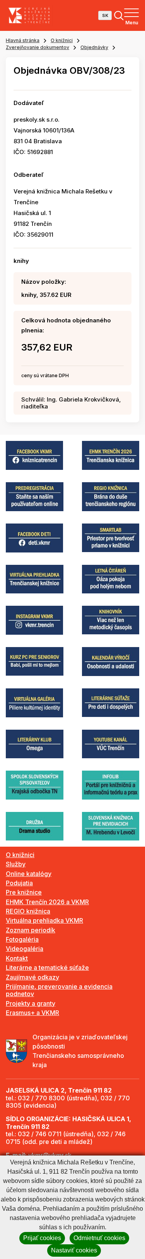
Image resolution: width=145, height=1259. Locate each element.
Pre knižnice (24, 892)
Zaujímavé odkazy (32, 977)
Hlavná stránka (22, 40)
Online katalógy (28, 874)
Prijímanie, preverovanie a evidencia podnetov (59, 990)
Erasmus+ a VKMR (32, 1013)
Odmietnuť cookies (99, 1238)
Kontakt (17, 958)
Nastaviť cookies (74, 1250)
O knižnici (62, 40)
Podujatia (19, 883)
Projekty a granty (30, 1003)
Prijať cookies (42, 1238)
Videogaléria (24, 948)
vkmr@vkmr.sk (50, 1155)
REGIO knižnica (28, 911)
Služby (16, 864)
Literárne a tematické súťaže (47, 967)
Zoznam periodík (30, 930)
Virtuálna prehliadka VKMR (44, 920)
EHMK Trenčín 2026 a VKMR (47, 902)
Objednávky (94, 47)
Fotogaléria (22, 939)
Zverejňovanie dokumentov (37, 47)
